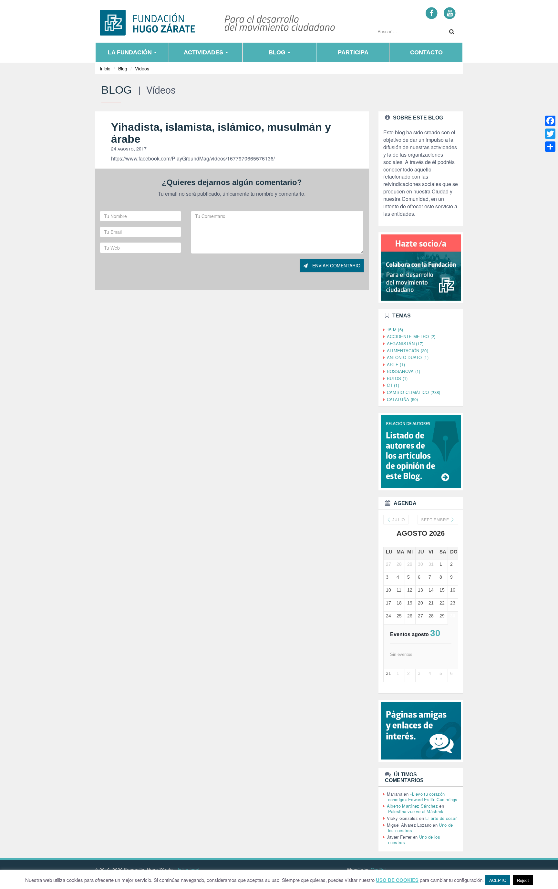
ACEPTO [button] (497, 880)
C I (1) (393, 385)
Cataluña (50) (402, 399)
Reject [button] (523, 880)
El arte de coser (441, 818)
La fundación (130, 52)
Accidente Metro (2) (411, 336)
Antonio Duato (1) (408, 357)
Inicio (105, 68)
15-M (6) (395, 329)
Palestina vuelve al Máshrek (416, 811)
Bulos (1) (397, 378)
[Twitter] (550, 133)
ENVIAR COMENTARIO (335, 265)
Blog (278, 52)
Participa (353, 52)
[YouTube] (450, 12)
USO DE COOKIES (397, 880)
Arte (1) (396, 364)
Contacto (426, 52)
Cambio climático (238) (413, 392)
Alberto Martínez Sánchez (412, 806)
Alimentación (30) (407, 350)
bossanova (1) (403, 371)
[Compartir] (550, 146)
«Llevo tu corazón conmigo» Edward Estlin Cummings (423, 796)
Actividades (204, 52)
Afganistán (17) (405, 343)
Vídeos (142, 68)
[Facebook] (432, 12)
